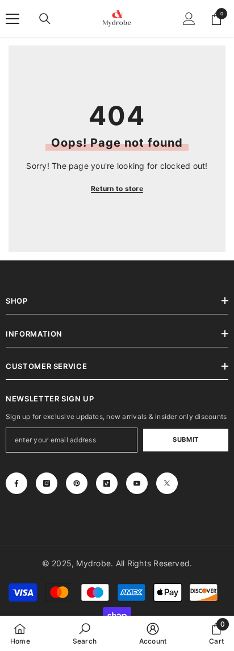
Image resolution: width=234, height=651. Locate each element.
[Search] (45, 19)
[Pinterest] (76, 483)
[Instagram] (46, 483)
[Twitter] (167, 483)
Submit (185, 439)
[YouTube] (137, 483)
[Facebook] (16, 483)
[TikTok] (107, 483)
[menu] (12, 19)
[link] (85, 633)
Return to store (117, 188)
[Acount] (189, 19)
